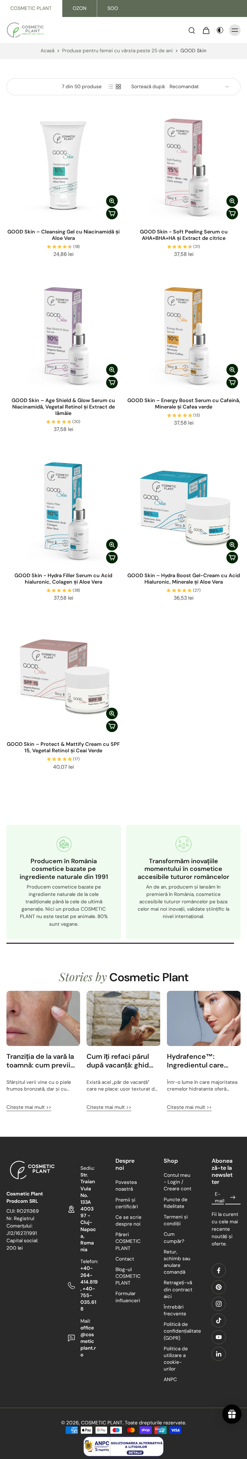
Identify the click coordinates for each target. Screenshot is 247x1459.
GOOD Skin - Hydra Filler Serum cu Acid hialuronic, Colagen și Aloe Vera (63, 578)
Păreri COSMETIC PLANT (128, 1242)
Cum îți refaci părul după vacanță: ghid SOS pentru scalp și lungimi (119, 1061)
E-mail (219, 1197)
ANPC (170, 1380)
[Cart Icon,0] (206, 30)
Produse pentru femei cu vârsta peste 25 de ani (117, 50)
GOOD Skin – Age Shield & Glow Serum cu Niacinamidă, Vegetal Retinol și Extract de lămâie (63, 407)
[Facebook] (219, 1270)
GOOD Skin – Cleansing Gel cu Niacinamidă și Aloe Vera (63, 234)
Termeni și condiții (176, 1220)
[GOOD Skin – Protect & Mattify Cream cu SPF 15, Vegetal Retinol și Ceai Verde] (63, 678)
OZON (80, 8)
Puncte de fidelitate (176, 1203)
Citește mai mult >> (28, 1107)
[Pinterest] (219, 1287)
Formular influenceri (127, 1297)
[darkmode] (220, 30)
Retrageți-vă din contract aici (178, 1290)
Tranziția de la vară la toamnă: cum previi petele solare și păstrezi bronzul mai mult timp (40, 1061)
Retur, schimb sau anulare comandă (177, 1262)
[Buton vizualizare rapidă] (112, 201)
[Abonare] (233, 1197)
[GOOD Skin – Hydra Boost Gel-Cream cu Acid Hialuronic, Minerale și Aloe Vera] (184, 509)
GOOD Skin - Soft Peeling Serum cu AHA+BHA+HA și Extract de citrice (184, 234)
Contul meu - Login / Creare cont (177, 1182)
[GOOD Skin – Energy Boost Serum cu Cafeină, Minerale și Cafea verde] (184, 334)
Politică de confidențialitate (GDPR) (178, 1331)
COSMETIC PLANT (31, 8)
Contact (124, 1259)
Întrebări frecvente (175, 1310)
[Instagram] (219, 1304)
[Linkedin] (219, 1354)
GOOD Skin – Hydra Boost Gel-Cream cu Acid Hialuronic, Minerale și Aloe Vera (183, 578)
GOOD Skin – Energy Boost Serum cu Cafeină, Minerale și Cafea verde (183, 403)
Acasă (47, 50)
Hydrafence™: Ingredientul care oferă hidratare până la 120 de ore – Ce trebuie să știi (200, 1061)
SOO (112, 8)
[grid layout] (118, 86)
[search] (192, 30)
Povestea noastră (126, 1185)
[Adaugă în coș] (112, 213)
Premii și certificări (126, 1203)
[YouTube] (219, 1337)
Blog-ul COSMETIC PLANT (128, 1276)
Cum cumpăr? (174, 1237)
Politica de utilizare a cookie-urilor (176, 1358)
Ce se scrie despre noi (128, 1220)
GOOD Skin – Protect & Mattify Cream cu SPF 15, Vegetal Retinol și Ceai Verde (63, 747)
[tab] (11, 218)
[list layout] (110, 86)
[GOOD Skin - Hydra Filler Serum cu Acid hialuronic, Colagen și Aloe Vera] (63, 509)
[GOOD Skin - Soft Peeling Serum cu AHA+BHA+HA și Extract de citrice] (184, 165)
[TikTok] (219, 1320)
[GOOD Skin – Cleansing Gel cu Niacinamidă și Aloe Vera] (63, 165)
